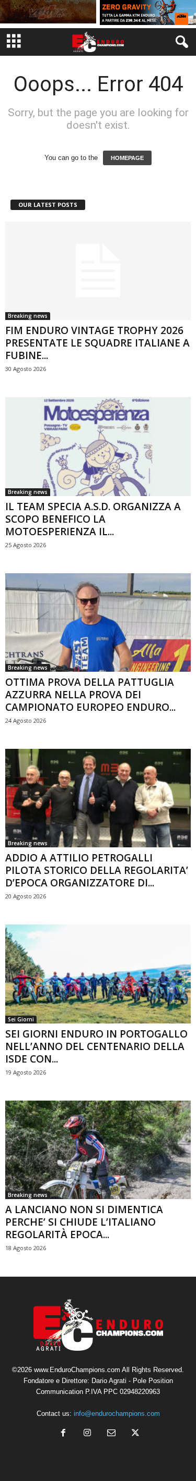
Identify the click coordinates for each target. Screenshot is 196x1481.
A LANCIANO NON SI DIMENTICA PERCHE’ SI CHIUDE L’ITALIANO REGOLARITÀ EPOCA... (84, 1222)
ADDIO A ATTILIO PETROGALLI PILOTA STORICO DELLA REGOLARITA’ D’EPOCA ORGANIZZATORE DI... (96, 870)
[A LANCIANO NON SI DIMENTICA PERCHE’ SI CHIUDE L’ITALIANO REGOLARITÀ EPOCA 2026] (98, 1150)
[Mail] (111, 1434)
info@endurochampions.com (117, 1413)
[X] (134, 1434)
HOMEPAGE (127, 158)
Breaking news (28, 315)
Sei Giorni (21, 1019)
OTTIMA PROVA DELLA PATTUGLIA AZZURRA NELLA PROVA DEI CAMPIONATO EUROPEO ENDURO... (90, 694)
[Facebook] (63, 1434)
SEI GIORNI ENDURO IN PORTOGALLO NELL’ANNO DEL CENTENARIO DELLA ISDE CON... (96, 1046)
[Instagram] (87, 1434)
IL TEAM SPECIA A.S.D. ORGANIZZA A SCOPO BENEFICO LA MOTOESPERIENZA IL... (93, 519)
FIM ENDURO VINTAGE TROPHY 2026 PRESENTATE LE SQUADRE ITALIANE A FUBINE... (97, 343)
